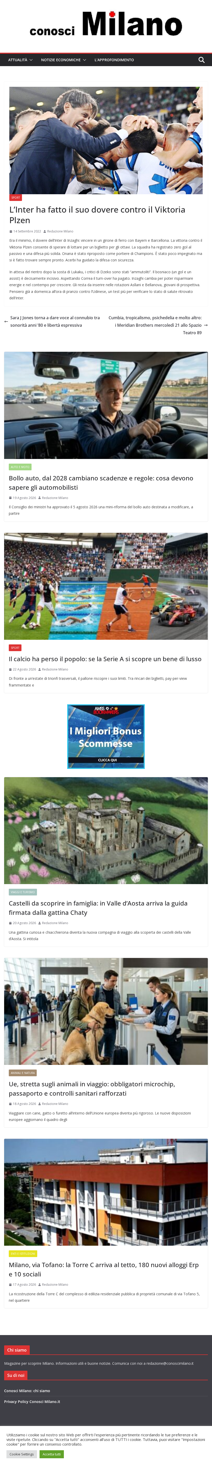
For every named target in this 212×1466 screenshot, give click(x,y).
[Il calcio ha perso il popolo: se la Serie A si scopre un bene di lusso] (106, 586)
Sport (15, 197)
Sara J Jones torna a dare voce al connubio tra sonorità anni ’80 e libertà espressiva (55, 321)
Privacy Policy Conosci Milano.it (32, 1401)
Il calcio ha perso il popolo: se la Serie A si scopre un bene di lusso (105, 658)
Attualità (17, 59)
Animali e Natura (23, 1073)
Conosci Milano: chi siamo (27, 1390)
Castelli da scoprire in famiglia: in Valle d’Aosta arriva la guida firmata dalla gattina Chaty (98, 908)
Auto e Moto (20, 467)
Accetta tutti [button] (52, 1454)
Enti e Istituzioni (23, 1254)
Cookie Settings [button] (22, 1454)
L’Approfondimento (114, 59)
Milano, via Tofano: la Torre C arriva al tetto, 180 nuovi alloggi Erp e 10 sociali (104, 1269)
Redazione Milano (60, 231)
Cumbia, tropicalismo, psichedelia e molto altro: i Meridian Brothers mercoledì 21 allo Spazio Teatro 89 (155, 325)
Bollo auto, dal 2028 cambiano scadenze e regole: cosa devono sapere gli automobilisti (101, 483)
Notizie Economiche (61, 59)
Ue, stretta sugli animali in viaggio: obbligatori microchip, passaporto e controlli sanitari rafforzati (92, 1088)
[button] (30, 60)
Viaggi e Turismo (23, 892)
